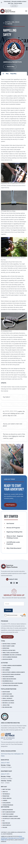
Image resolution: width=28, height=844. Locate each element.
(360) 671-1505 (13, 579)
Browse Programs (7, 809)
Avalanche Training (8, 676)
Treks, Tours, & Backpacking (10, 652)
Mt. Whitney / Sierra (8, 696)
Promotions (5, 796)
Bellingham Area (7, 707)
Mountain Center (7, 659)
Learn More (14, 6)
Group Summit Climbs (8, 646)
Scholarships (6, 802)
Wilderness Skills (7, 681)
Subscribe (8, 610)
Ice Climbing (5, 670)
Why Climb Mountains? (8, 812)
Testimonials (6, 793)
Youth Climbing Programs (9, 657)
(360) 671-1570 (5, 774)
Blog (7, 73)
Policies (4, 827)
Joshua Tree (5, 705)
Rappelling (13, 73)
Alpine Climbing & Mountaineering (12, 665)
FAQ (3, 820)
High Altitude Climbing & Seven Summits (13, 672)
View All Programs (7, 637)
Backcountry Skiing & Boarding (11, 674)
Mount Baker (6, 691)
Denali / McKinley (7, 698)
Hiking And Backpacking (9, 678)
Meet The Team (6, 789)
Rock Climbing (6, 667)
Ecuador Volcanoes (8, 700)
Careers (4, 800)
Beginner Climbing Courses (10, 816)
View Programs (10, 505)
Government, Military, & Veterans (11, 654)
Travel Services (6, 798)
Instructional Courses (9, 643)
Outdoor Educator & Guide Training (12, 683)
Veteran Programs (7, 805)
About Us (5, 791)
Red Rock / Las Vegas (8, 702)
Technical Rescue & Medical (10, 685)
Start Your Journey (8, 814)
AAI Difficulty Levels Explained (11, 818)
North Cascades (7, 694)
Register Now (6, 823)
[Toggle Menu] (26, 11)
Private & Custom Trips (8, 650)
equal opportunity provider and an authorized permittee (12, 838)
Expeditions (5, 648)
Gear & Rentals (6, 825)
